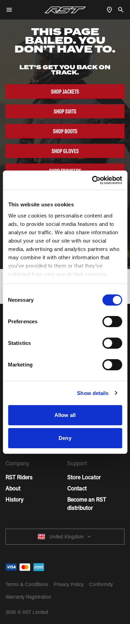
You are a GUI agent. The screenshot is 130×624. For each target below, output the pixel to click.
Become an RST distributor (86, 503)
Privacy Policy (69, 584)
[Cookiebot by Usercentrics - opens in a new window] (92, 180)
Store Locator (84, 477)
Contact (77, 488)
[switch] (112, 321)
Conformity (101, 584)
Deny (65, 438)
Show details (93, 393)
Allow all (65, 415)
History (15, 499)
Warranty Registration (28, 596)
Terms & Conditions (27, 584)
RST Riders (19, 477)
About (13, 488)
